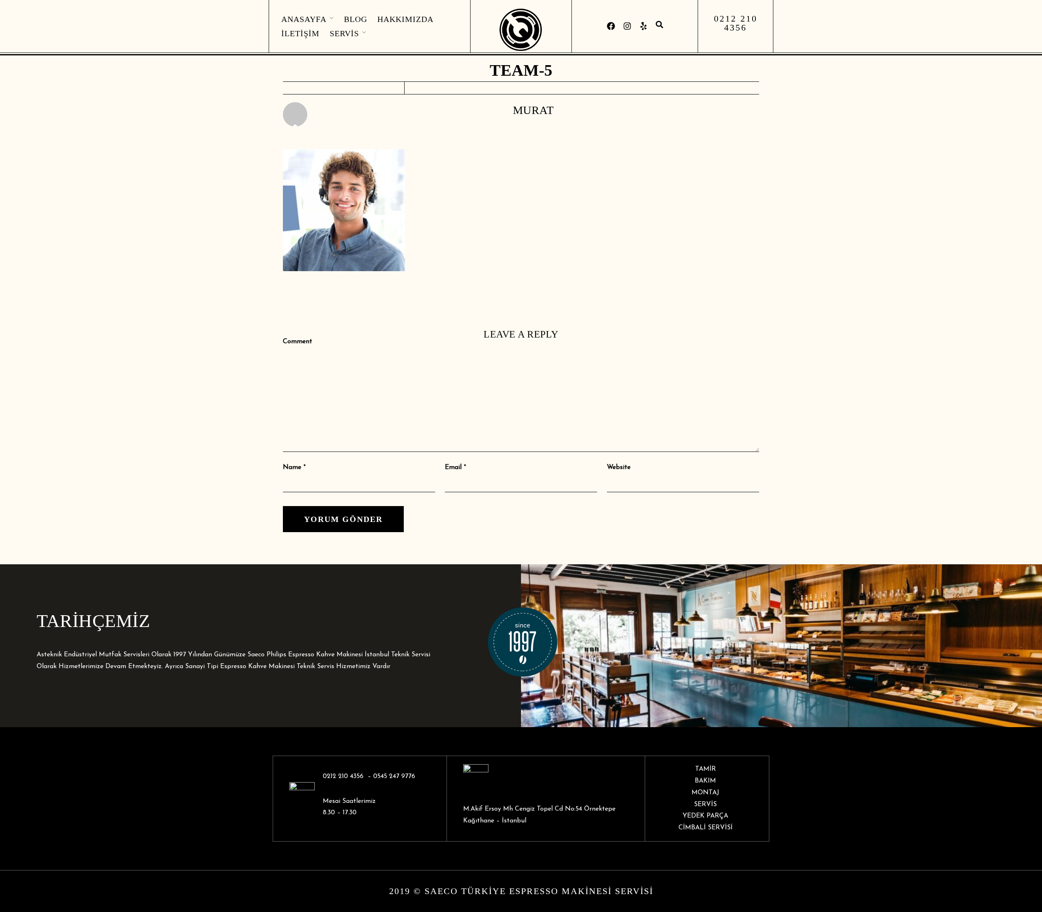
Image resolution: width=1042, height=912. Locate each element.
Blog (355, 19)
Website (618, 467)
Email (453, 467)
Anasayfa (303, 19)
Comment (297, 341)
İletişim (300, 33)
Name (292, 467)
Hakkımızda (405, 19)
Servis (344, 33)
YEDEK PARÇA (705, 816)
